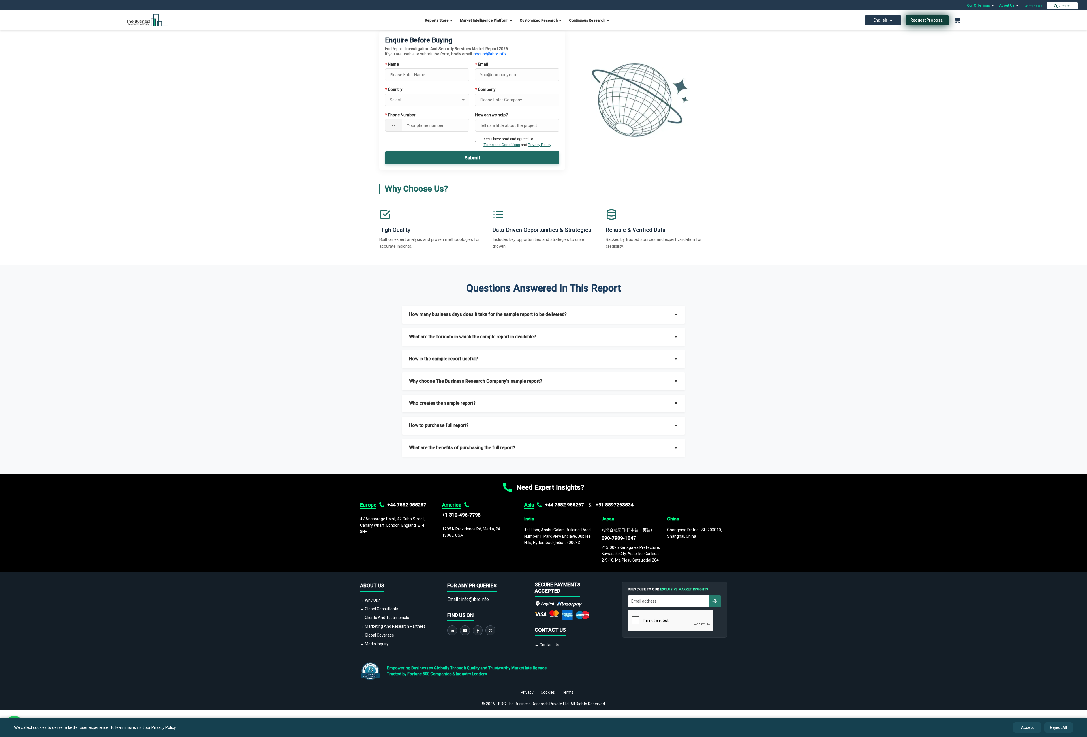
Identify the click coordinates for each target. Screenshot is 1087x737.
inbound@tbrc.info (489, 54)
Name (392, 64)
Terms (568, 692)
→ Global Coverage (377, 635)
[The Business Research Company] (147, 20)
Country (393, 89)
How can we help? (491, 115)
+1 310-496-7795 (461, 515)
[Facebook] (478, 630)
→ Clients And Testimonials (384, 617)
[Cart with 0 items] (957, 20)
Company (485, 89)
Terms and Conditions (501, 144)
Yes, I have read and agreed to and (517, 141)
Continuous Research (587, 20)
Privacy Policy (539, 144)
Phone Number (400, 115)
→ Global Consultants (379, 609)
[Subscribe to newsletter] (715, 601)
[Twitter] (490, 630)
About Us (1007, 5)
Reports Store (437, 20)
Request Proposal (927, 20)
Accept (1027, 727)
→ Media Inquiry (374, 644)
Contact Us (1033, 6)
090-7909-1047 (619, 538)
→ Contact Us (547, 644)
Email (481, 64)
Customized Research (539, 20)
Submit (472, 157)
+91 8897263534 (615, 504)
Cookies (548, 692)
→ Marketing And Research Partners (392, 626)
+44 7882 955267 (406, 504)
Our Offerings (979, 5)
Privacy (527, 692)
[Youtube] (465, 630)
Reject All (1058, 727)
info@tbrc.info (475, 599)
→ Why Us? (370, 600)
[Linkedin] (452, 630)
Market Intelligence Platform (484, 20)
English (880, 20)
